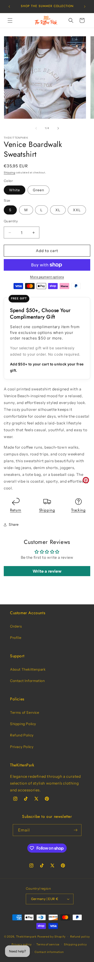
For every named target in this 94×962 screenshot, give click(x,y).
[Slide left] (36, 128)
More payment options (47, 277)
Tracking (78, 510)
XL (57, 210)
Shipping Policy (23, 724)
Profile (15, 637)
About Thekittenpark (27, 669)
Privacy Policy (21, 746)
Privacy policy (22, 944)
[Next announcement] (84, 6)
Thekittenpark (26, 936)
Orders (16, 626)
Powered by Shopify (51, 936)
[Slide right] (58, 128)
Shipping (9, 172)
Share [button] (14, 524)
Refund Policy (22, 735)
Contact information (49, 952)
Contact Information (27, 680)
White (14, 190)
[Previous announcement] (9, 6)
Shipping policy (75, 944)
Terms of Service (24, 712)
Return (15, 510)
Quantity (11, 221)
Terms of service (47, 944)
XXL (77, 210)
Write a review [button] (47, 571)
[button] (10, 20)
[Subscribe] (75, 830)
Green (38, 190)
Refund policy (80, 936)
